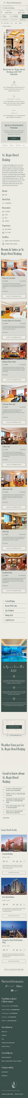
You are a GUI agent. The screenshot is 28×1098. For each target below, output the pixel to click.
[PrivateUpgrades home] (14, 2)
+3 (24, 861)
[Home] (1, 23)
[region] (14, 47)
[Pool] (17, 861)
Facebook (5, 1075)
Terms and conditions (8, 1042)
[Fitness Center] (13, 861)
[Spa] (20, 861)
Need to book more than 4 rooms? (12, 1061)
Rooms (11, 145)
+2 (24, 904)
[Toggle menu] (4, 2)
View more (6, 818)
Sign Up (14, 138)
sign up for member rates (14, 296)
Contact (4, 1035)
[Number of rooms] (3, 861)
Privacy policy (6, 1046)
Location (18, 145)
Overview (4, 145)
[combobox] (13, 8)
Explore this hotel (14, 872)
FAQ (24, 145)
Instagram (5, 1072)
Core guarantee (6, 1057)
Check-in (8, 10)
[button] (14, 267)
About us (4, 1031)
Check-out (21, 10)
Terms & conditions (7, 1094)
